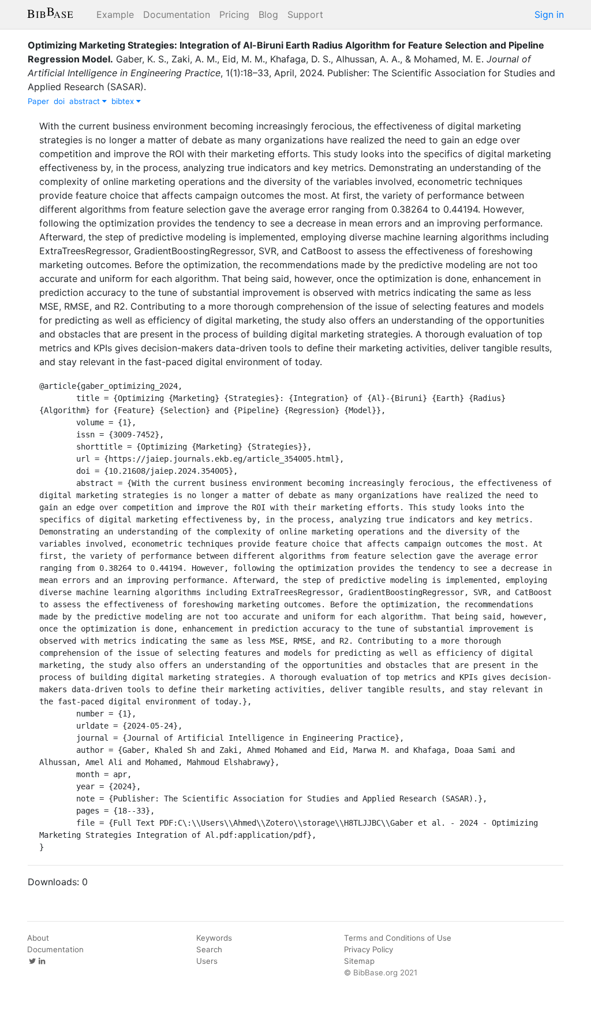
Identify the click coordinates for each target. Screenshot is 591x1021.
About (38, 937)
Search (209, 949)
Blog (268, 14)
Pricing (234, 14)
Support (305, 14)
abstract (85, 101)
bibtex (123, 101)
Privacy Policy (368, 949)
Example (115, 14)
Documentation (176, 14)
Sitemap (359, 961)
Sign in (549, 14)
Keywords (214, 937)
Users (207, 961)
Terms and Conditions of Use (397, 937)
